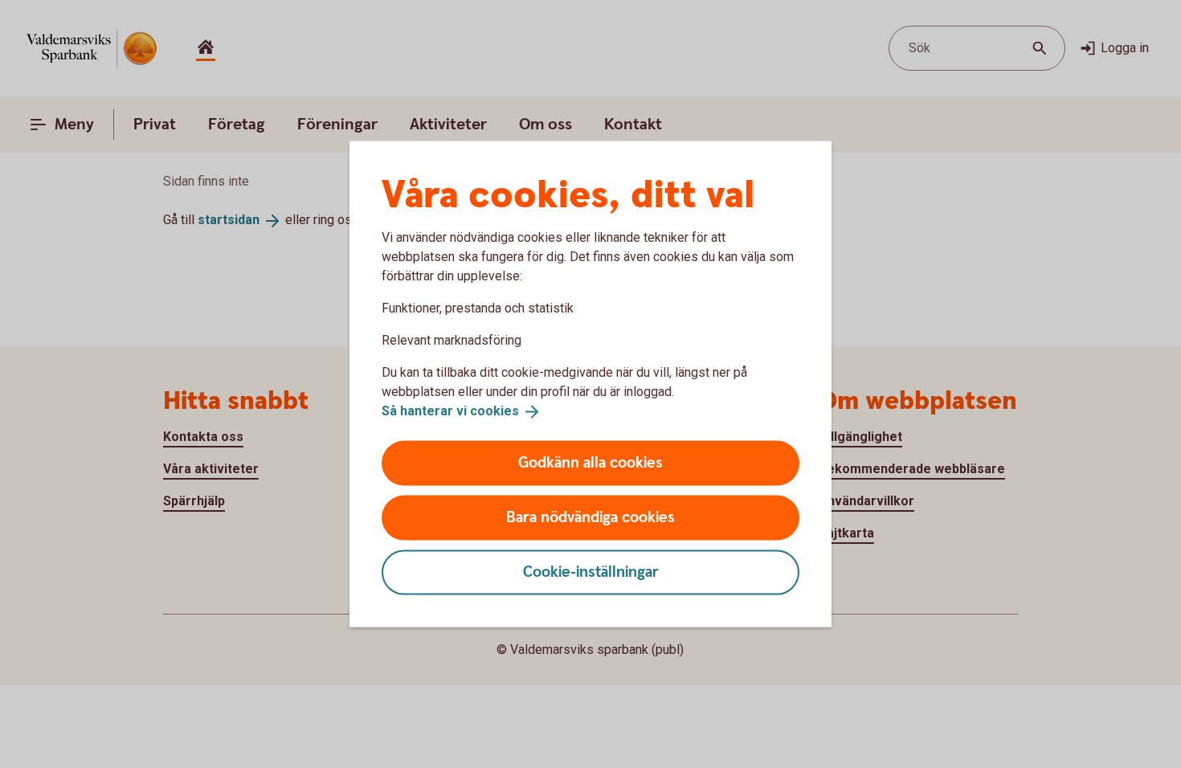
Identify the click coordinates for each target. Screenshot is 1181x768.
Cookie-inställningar (591, 572)
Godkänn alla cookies (590, 462)
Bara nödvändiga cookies (590, 517)
